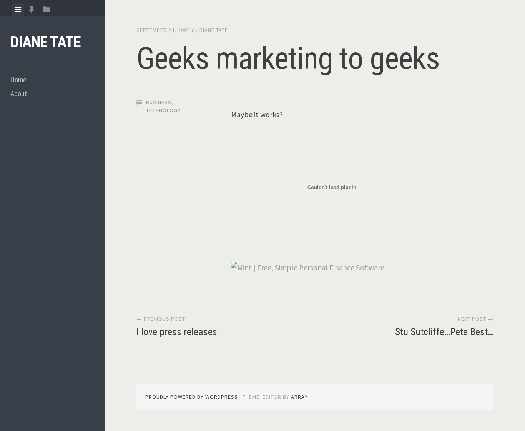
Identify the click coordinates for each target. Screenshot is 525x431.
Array (299, 396)
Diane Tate (45, 42)
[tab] (18, 9)
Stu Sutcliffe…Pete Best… (444, 332)
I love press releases (176, 332)
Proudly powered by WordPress (191, 396)
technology (163, 110)
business (158, 102)
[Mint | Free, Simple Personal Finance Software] (307, 267)
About (18, 94)
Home (18, 80)
